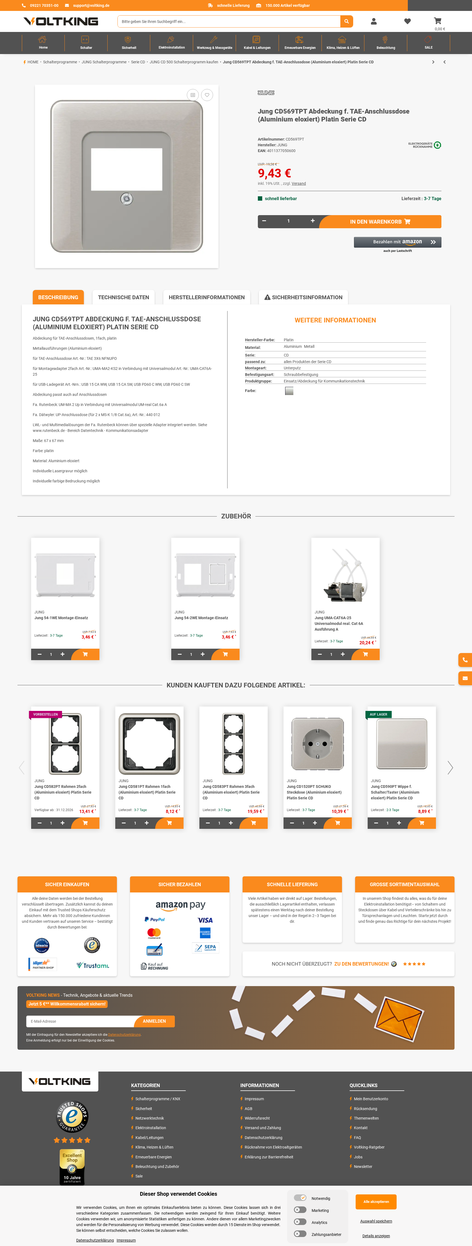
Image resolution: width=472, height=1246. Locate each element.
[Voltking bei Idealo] (42, 945)
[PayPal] (154, 918)
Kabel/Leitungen (149, 1137)
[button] (373, 21)
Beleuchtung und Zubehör (157, 1166)
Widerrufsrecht (257, 1118)
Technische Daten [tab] (123, 297)
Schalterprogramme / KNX (157, 1099)
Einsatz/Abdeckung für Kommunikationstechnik (324, 381)
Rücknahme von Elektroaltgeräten (273, 1147)
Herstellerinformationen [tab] (207, 297)
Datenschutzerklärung (124, 1035)
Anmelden (154, 1021)
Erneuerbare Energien (153, 1157)
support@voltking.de (91, 5)
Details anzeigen (376, 1236)
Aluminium (293, 346)
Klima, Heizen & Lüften (154, 1147)
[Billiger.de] (42, 964)
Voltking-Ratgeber (369, 1147)
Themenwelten (366, 1118)
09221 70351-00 (44, 5)
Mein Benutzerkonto (371, 1099)
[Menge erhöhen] (312, 221)
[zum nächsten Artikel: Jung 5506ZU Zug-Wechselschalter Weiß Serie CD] (433, 62)
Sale (139, 1176)
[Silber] (289, 390)
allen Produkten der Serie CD (307, 362)
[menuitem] (43, 43)
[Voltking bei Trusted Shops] (92, 945)
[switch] (300, 1197)
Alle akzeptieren (376, 1202)
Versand (299, 183)
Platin (289, 340)
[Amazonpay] (180, 905)
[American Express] (205, 932)
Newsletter (363, 1166)
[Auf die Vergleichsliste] (193, 95)
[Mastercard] (154, 932)
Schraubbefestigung (301, 374)
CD (286, 355)
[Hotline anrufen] (465, 660)
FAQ (357, 1137)
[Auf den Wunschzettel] (207, 95)
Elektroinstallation (150, 1128)
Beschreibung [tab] (58, 297)
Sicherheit (143, 1108)
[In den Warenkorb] (21, 75)
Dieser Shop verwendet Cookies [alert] (178, 1194)
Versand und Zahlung (263, 1128)
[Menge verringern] (264, 221)
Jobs (358, 1157)
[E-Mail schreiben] (465, 678)
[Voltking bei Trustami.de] (92, 964)
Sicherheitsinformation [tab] (307, 297)
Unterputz (292, 368)
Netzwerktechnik (149, 1118)
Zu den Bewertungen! (361, 964)
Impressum (254, 1099)
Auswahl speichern (376, 1221)
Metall (309, 346)
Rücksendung (365, 1108)
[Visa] (205, 919)
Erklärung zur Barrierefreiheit (269, 1157)
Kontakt (361, 1128)
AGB (248, 1108)
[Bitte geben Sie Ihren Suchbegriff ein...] (346, 21)
